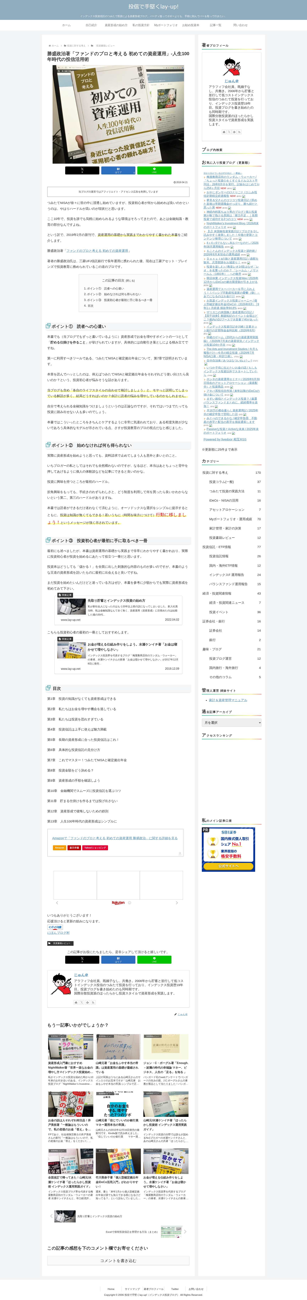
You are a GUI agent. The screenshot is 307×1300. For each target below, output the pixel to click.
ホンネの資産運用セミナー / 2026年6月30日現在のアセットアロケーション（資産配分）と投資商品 (232, 383)
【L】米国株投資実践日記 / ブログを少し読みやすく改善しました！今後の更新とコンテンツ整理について (231, 235)
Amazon (59, 847)
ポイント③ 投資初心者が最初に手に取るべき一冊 (119, 300)
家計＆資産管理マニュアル (228, 700)
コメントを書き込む (118, 1260)
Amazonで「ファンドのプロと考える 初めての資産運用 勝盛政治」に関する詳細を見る (115, 838)
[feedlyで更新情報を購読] (87, 1002)
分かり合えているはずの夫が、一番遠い (223, 173)
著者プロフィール (154, 1289)
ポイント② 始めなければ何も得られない (114, 294)
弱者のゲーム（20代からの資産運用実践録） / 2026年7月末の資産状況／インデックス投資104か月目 (231, 341)
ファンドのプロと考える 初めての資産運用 (97, 251)
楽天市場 (74, 847)
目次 (90, 305)
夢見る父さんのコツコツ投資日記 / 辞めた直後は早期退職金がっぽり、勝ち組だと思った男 (231, 204)
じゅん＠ (81, 975)
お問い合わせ (196, 1289)
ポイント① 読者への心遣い (105, 288)
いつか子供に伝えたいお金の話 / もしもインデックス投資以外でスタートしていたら (231, 371)
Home (111, 1289)
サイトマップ (132, 1289)
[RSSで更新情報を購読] (93, 1002)
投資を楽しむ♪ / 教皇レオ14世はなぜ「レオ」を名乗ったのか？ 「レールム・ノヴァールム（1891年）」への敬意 (231, 270)
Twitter (175, 1289)
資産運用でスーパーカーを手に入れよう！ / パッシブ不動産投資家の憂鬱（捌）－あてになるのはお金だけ (232, 293)
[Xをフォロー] (81, 1002)
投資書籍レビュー (61, 943)
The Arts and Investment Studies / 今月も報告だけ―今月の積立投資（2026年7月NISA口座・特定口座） (231, 352)
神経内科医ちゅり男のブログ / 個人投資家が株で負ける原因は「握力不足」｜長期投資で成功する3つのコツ (231, 215)
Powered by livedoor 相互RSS (225, 439)
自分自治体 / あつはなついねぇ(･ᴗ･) (229, 360)
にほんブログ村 (58, 933)
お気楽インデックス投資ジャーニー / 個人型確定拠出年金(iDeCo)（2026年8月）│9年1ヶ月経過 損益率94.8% (231, 304)
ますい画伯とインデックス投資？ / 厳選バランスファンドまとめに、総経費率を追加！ (231, 402)
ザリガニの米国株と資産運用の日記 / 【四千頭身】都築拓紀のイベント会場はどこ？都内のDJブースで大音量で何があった (231, 316)
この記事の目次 (113, 280)
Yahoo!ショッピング (95, 847)
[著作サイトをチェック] (76, 1002)
